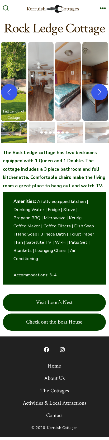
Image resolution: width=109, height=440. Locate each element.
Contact (54, 415)
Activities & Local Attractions (54, 403)
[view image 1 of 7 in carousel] (41, 132)
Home (54, 365)
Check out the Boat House (54, 321)
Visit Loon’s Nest (54, 302)
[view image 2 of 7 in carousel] (46, 132)
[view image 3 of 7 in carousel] (50, 132)
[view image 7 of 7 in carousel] (67, 132)
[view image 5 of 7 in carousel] (58, 132)
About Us (54, 378)
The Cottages (54, 390)
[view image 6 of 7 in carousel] (62, 132)
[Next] (99, 92)
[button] (13, 81)
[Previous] (9, 92)
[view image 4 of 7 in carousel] (54, 132)
